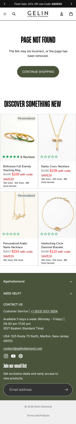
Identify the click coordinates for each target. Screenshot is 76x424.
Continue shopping (38, 71)
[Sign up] (66, 389)
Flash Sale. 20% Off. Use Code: (38, 4)
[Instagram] (5, 356)
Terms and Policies (38, 415)
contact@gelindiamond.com (22, 348)
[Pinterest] (20, 356)
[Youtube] (13, 356)
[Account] (61, 14)
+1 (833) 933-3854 (44, 311)
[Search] (14, 14)
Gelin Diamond (43, 406)
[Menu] (5, 14)
